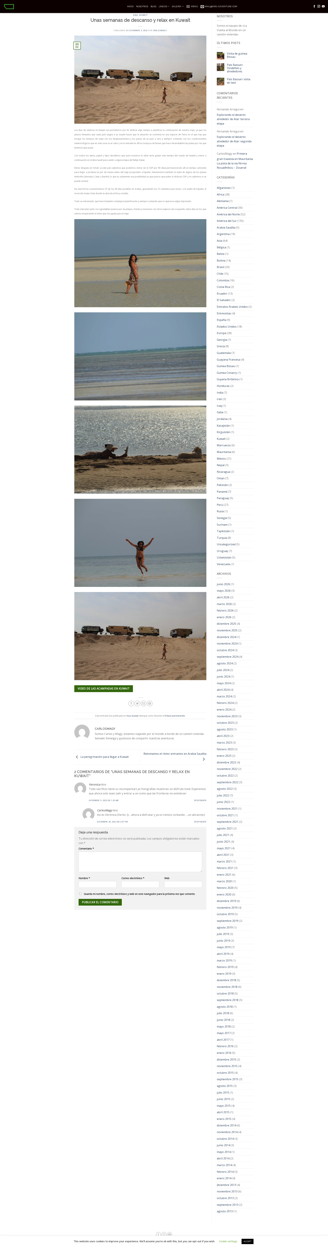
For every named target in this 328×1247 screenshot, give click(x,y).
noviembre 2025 (227, 630)
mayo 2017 (224, 1033)
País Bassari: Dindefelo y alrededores (235, 68)
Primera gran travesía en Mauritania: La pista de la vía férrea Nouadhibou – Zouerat (235, 161)
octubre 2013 (225, 1198)
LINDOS (163, 6)
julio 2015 (223, 1092)
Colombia (223, 280)
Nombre (84, 878)
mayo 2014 (224, 1152)
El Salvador (224, 300)
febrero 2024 (225, 703)
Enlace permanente (175, 715)
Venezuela (223, 564)
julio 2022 (223, 795)
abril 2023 (223, 736)
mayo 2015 (224, 1106)
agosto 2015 (225, 1086)
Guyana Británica (228, 379)
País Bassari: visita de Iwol (238, 81)
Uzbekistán (224, 557)
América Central (227, 208)
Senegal (222, 518)
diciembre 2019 (226, 901)
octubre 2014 (225, 1139)
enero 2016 (224, 1053)
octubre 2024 (225, 650)
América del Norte (228, 214)
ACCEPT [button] (247, 1241)
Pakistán (222, 485)
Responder (200, 800)
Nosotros (142, 6)
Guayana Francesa (228, 359)
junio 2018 (223, 1020)
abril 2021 (223, 855)
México (221, 458)
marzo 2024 (224, 696)
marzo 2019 (224, 960)
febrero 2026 (225, 610)
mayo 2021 (224, 848)
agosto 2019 (225, 927)
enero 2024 (224, 709)
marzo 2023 (224, 742)
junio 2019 (223, 941)
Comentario (86, 848)
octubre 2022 (225, 775)
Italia (220, 412)
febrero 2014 (225, 1172)
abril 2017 (223, 1040)
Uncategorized (226, 544)
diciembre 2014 (226, 1125)
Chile (220, 274)
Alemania (223, 201)
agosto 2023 (225, 729)
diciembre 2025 (226, 624)
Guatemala (224, 353)
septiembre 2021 (227, 822)
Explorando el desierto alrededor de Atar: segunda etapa (234, 141)
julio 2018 (223, 1013)
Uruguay (222, 551)
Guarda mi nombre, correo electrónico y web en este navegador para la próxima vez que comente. (139, 893)
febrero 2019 (225, 967)
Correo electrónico (132, 878)
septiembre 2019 (227, 921)
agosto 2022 (225, 789)
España (221, 320)
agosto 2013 (225, 1211)
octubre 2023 (225, 723)
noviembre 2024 (227, 643)
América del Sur (227, 221)
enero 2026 (224, 617)
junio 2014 (223, 1145)
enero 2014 (224, 1178)
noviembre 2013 (227, 1191)
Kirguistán (223, 432)
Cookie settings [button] (228, 1241)
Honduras (223, 386)
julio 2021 (223, 835)
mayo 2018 (224, 1026)
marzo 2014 (224, 1165)
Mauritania (224, 452)
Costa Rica (223, 287)
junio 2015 (223, 1099)
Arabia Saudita (226, 227)
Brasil (220, 267)
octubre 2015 (225, 1073)
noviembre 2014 (227, 1132)
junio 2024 (223, 676)
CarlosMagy (160, 30)
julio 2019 (223, 934)
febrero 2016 (225, 1046)
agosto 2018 (225, 1007)
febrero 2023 (225, 749)
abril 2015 (223, 1112)
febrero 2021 (225, 868)
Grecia (221, 346)
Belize (220, 254)
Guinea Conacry (227, 373)
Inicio (130, 6)
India (220, 392)
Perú (220, 505)
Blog (153, 6)
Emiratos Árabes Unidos (232, 307)
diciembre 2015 (226, 1059)
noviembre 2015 (227, 1066)
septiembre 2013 (227, 1205)
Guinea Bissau (226, 366)
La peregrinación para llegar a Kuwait (104, 757)
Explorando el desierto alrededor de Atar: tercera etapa (233, 119)
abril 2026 (223, 597)
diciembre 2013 (226, 1185)
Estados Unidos (227, 326)
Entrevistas (224, 313)
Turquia (222, 538)
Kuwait (143, 15)
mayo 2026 (224, 591)
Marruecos (224, 445)
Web (166, 878)
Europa (221, 333)
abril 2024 (223, 690)
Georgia (222, 340)
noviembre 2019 (227, 908)
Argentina (223, 234)
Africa (220, 194)
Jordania (222, 419)
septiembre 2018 (227, 1000)
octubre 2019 (225, 914)
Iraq (219, 406)
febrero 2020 (225, 888)
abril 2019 (223, 954)
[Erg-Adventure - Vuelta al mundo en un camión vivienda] (62, 6)
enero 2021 (224, 874)
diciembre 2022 (226, 762)
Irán (219, 399)
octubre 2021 (225, 815)
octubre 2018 (225, 993)
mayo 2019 (224, 947)
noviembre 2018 (227, 987)
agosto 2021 (225, 828)
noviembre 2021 (227, 808)
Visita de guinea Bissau (237, 55)
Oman (220, 478)
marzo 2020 (224, 881)
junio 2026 (223, 584)
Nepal (220, 465)
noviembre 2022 (227, 769)
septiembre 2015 (227, 1079)
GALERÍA (176, 6)
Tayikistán (223, 531)
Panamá (222, 491)
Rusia (220, 511)
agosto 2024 (225, 663)
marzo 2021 (224, 861)
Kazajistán (223, 425)
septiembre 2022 (227, 782)
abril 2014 (223, 1158)
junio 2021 (223, 841)
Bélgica (221, 247)
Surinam (222, 525)
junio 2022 (223, 802)
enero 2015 (224, 1119)
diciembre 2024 (226, 637)
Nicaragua (223, 472)
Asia (135, 15)
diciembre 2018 (226, 980)
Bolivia (221, 260)
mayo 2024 (224, 683)
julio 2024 (223, 670)
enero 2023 (224, 756)
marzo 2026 (224, 604)
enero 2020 (224, 894)
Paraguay (223, 498)
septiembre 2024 (227, 657)
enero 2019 (224, 974)
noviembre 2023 (227, 716)
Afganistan (224, 188)
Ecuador (222, 293)
